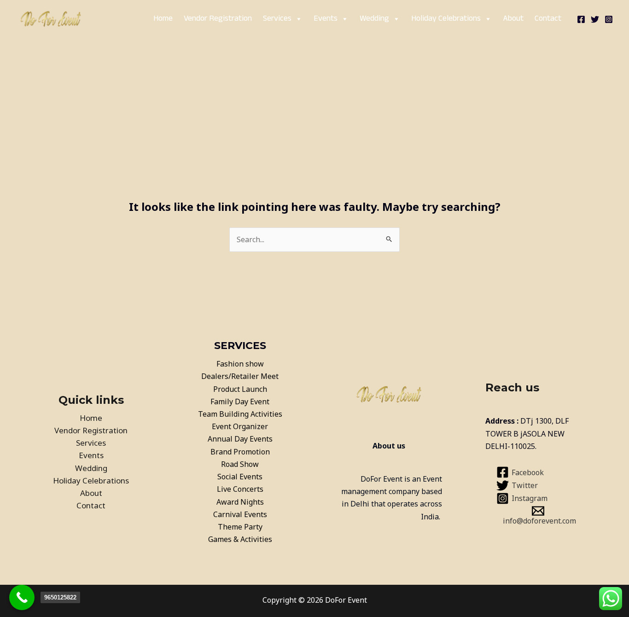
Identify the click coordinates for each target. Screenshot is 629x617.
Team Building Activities (240, 414)
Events (326, 18)
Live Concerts (240, 489)
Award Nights (240, 502)
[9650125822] (22, 597)
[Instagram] (609, 19)
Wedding (374, 18)
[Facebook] (581, 19)
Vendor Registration (218, 18)
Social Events (239, 476)
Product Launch (240, 389)
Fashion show (240, 364)
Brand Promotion (240, 452)
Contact (548, 18)
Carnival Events (240, 514)
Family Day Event (239, 401)
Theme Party (240, 527)
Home (163, 18)
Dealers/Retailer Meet (240, 376)
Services (277, 18)
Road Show (240, 464)
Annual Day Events (240, 439)
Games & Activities (240, 539)
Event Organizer (240, 426)
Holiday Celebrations (446, 18)
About (513, 18)
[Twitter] (595, 19)
